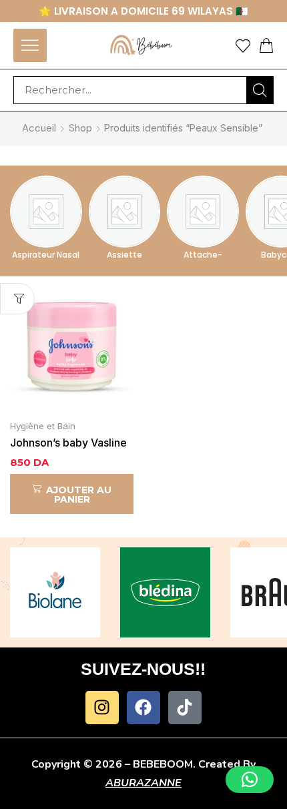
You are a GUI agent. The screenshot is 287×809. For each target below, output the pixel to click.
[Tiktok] (185, 707)
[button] (30, 45)
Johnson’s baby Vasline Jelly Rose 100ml (68, 443)
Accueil (39, 128)
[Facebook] (143, 707)
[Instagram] (102, 707)
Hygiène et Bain (42, 426)
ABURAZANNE (143, 783)
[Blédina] (165, 592)
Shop (80, 128)
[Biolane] (55, 592)
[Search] (259, 90)
